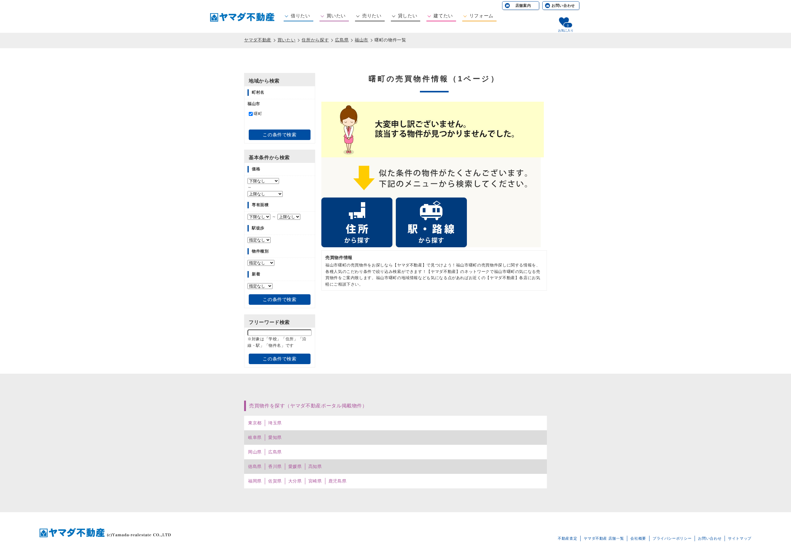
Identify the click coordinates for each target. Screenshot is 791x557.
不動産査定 (567, 538)
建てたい (443, 15)
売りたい (372, 15)
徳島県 (255, 466)
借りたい (300, 15)
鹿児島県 (337, 480)
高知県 (315, 466)
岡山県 (255, 451)
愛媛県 (295, 466)
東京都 (255, 422)
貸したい (407, 15)
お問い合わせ (563, 5)
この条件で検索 (279, 134)
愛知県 (275, 437)
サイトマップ (739, 538)
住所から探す (315, 39)
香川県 (275, 466)
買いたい (336, 15)
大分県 (295, 480)
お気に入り (565, 30)
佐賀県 (275, 480)
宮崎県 (315, 480)
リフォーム (481, 15)
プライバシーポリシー (672, 538)
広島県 (342, 39)
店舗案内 (523, 5)
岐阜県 (255, 437)
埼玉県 (275, 422)
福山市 (361, 39)
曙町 (258, 113)
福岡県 (255, 480)
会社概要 (638, 538)
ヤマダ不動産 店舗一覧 (604, 538)
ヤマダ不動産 (257, 39)
